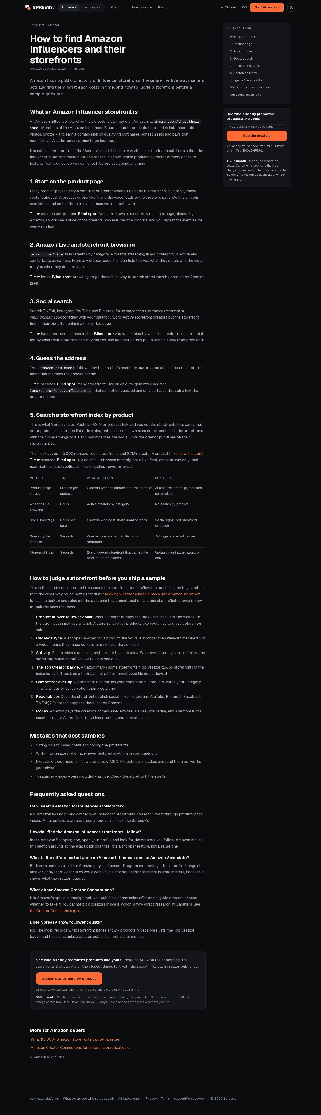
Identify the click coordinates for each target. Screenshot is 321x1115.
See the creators (256, 135)
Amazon (54, 25)
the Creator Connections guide (56, 910)
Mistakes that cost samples (250, 87)
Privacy (151, 1098)
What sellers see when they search (88, 1098)
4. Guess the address (245, 66)
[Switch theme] (291, 7)
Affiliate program (129, 1098)
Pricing (163, 7)
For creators (91, 7)
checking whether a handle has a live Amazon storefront (151, 594)
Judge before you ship (246, 80)
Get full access (267, 7)
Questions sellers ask (245, 94)
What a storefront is (244, 36)
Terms (165, 1098)
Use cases (140, 7)
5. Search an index (243, 73)
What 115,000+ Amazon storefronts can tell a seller (75, 1039)
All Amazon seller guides (47, 1057)
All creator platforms (44, 1098)
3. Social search (241, 58)
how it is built (190, 453)
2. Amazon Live (241, 51)
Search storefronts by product (69, 978)
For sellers (69, 7)
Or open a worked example (55, 990)
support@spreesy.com (190, 1098)
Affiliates (235, 7)
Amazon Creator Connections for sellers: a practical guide (81, 1047)
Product (117, 7)
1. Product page (241, 44)
